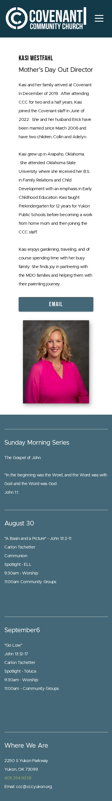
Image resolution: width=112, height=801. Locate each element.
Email (56, 304)
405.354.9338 (17, 778)
